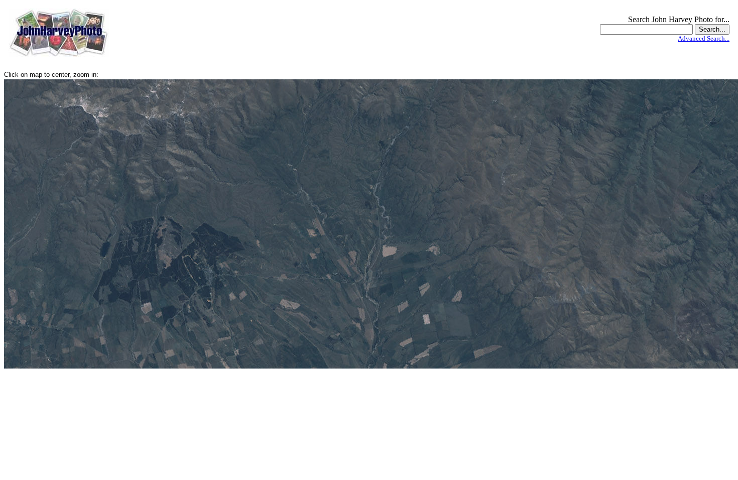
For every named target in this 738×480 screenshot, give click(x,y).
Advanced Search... (703, 38)
